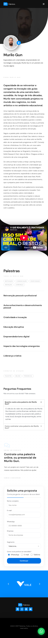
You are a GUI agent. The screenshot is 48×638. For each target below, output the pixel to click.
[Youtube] (30, 609)
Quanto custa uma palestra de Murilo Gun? (21, 403)
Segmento (10, 542)
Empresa (10, 531)
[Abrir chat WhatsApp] (41, 631)
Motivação (9, 281)
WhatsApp (11, 521)
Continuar (24, 561)
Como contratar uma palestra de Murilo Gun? (22, 427)
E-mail (9, 510)
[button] (24, 403)
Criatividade (35, 281)
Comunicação (22, 281)
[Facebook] (26, 609)
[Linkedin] (17, 609)
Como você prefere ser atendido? (19, 551)
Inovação (8, 284)
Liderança (19, 284)
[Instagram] (22, 609)
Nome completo (13, 501)
